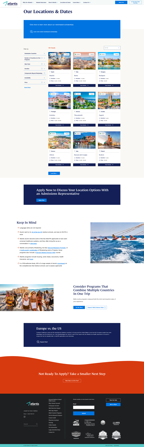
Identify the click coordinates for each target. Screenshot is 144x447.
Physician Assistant (54, 420)
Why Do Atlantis (27, 2)
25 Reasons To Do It (54, 405)
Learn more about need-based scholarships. (45, 32)
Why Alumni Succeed (54, 403)
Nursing (51, 422)
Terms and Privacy (108, 445)
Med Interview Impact (54, 408)
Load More (53, 173)
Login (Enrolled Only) (54, 429)
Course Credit (52, 417)
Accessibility (116, 445)
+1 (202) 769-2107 (30, 413)
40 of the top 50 (37, 232)
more (31, 259)
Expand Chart (44, 342)
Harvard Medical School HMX (45, 252)
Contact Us (86, 2)
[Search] (37, 424)
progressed (61, 263)
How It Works (52, 2)
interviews (33, 243)
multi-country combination (29, 250)
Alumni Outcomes (41, 2)
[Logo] (10, 3)
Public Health (52, 425)
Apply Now (121, 2)
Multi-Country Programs (55, 413)
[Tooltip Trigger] (42, 58)
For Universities (53, 427)
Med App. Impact (53, 410)
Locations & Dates (65, 2)
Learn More (76, 2)
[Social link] (24, 417)
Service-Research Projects (57, 248)
